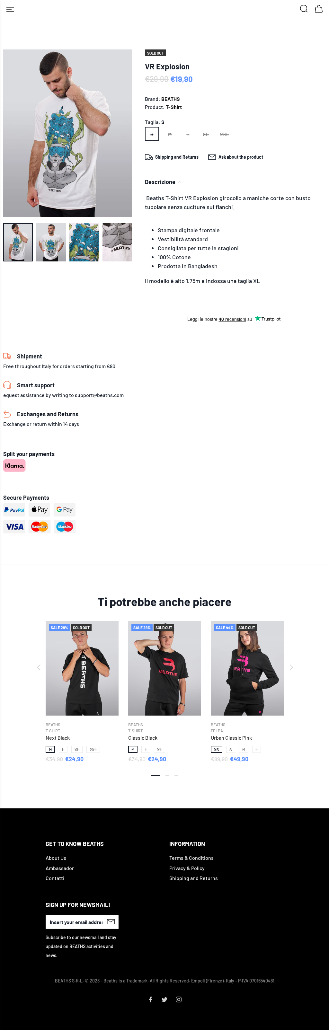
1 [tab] (155, 775)
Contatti (55, 878)
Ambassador (60, 868)
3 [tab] (176, 775)
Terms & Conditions (191, 858)
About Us (56, 858)
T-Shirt (174, 107)
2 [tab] (167, 775)
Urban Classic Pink (231, 738)
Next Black (58, 738)
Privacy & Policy (187, 868)
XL (206, 134)
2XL (224, 134)
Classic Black (142, 738)
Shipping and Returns (193, 878)
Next (290, 667)
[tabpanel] (82, 685)
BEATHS (170, 99)
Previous (38, 667)
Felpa (217, 730)
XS (216, 749)
